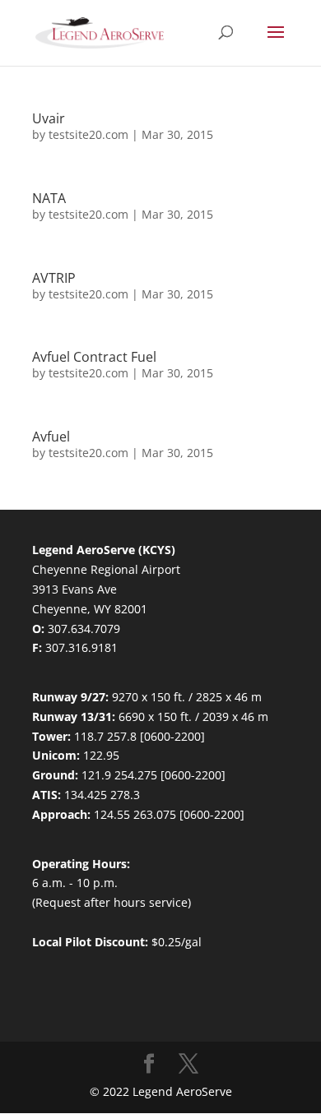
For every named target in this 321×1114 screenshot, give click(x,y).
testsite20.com (88, 134)
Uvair (48, 118)
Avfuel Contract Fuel (94, 357)
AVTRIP (54, 278)
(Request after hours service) (111, 902)
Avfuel (51, 437)
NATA (49, 198)
